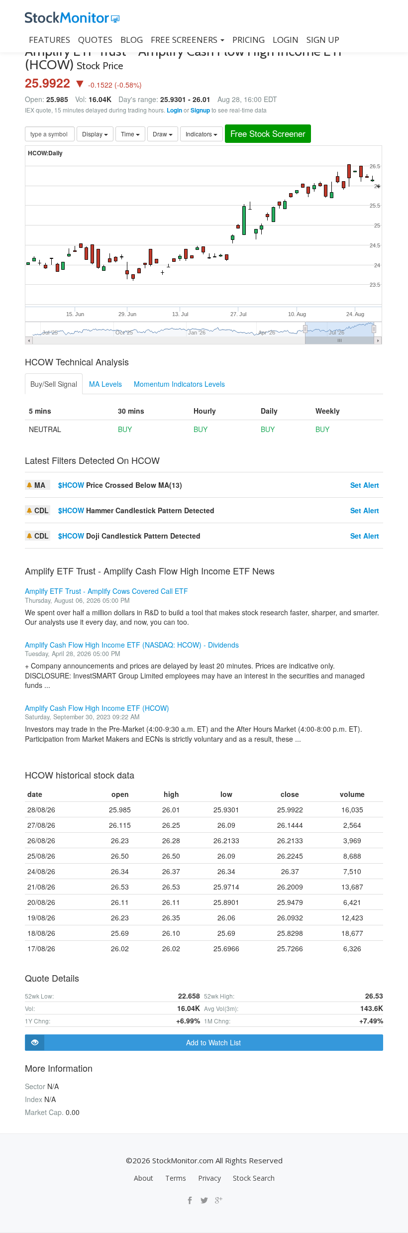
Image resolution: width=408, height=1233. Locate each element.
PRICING (248, 39)
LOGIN (286, 39)
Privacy (209, 1178)
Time (128, 133)
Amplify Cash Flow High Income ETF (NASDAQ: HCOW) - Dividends (132, 645)
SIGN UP (322, 39)
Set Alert (364, 485)
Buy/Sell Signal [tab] (53, 384)
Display (93, 133)
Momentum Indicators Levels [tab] (179, 384)
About (143, 1178)
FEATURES (49, 39)
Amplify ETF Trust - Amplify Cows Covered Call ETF (106, 591)
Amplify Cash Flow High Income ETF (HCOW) (97, 708)
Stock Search (254, 1178)
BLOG (131, 39)
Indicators (199, 133)
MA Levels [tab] (105, 384)
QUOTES (95, 39)
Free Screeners (185, 39)
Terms (175, 1178)
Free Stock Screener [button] (268, 133)
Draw (161, 133)
